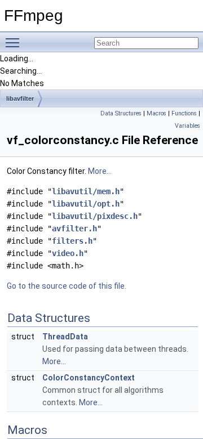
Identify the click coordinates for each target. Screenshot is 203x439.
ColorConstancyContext (88, 377)
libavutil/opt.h (86, 203)
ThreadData (65, 336)
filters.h (72, 240)
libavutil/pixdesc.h (95, 216)
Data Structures (121, 113)
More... (100, 171)
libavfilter (20, 98)
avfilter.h (74, 228)
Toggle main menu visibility (15, 42)
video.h (67, 253)
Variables (187, 125)
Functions (184, 113)
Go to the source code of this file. (66, 285)
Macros (156, 113)
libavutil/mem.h (86, 191)
